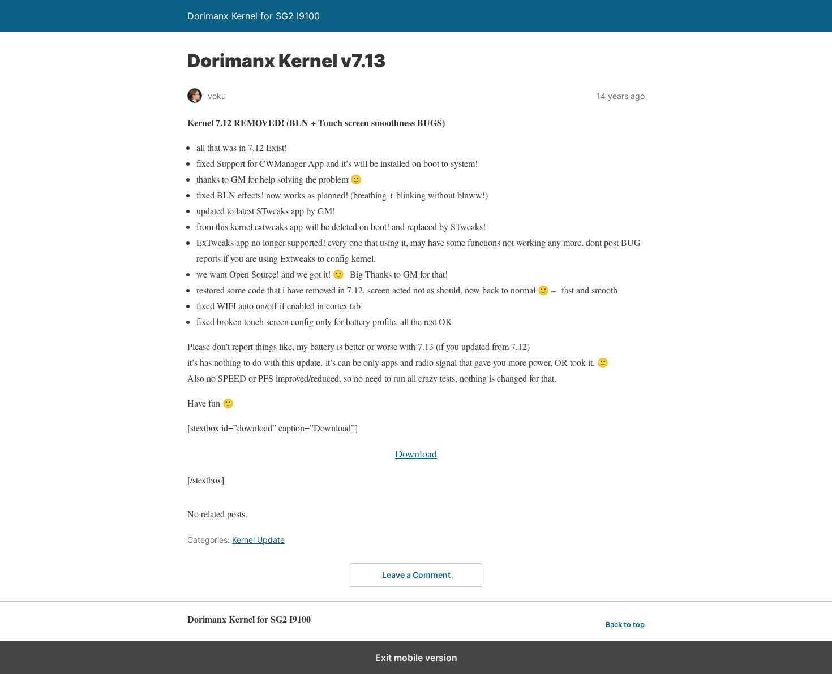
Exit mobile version (416, 657)
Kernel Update (258, 540)
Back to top (625, 624)
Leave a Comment (416, 575)
